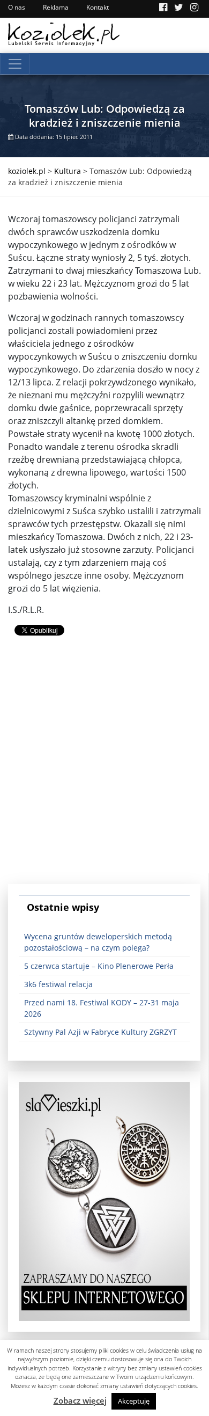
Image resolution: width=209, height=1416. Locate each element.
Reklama (56, 7)
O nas (16, 7)
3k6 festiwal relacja (58, 984)
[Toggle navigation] (15, 64)
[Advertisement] (104, 768)
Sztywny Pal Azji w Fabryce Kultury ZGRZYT (100, 1032)
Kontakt (97, 7)
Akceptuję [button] (134, 1401)
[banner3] (104, 1200)
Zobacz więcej (80, 1400)
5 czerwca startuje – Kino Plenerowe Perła (99, 966)
